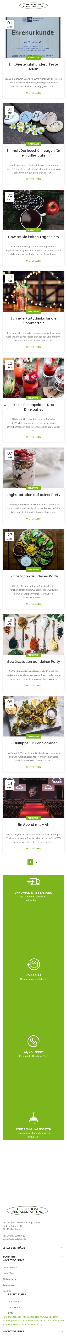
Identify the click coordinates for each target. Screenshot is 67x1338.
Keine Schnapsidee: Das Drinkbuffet (33, 407)
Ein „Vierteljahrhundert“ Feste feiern (33, 66)
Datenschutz (14, 1307)
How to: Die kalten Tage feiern (33, 236)
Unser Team (9, 1273)
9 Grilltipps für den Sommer (33, 743)
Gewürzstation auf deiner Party (33, 661)
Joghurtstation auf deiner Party (33, 494)
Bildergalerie (9, 1279)
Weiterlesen (33, 93)
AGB (10, 1313)
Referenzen (9, 1285)
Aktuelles (33, 57)
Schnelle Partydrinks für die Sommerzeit (33, 320)
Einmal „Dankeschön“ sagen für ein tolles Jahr (33, 153)
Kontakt (7, 1290)
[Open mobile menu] (4, 5)
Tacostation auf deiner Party (33, 576)
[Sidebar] (4, 405)
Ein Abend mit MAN (33, 824)
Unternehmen (10, 1267)
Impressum (14, 1301)
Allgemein (33, 311)
